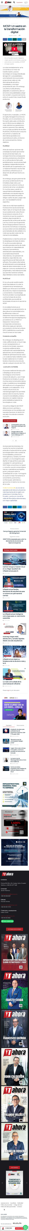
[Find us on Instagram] (13, 1210)
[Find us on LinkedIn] (7, 1210)
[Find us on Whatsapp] (16, 1210)
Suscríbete (20, 2)
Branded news (8, 586)
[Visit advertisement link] (14, 517)
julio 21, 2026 (7, 573)
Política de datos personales (8, 1206)
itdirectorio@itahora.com (8, 916)
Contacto (19, 1206)
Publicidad (20, 1203)
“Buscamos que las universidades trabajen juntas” (16, 741)
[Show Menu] (2, 2)
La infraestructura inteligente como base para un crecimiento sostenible (14, 616)
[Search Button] (14, 2)
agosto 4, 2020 (13, 35)
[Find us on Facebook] (1, 1210)
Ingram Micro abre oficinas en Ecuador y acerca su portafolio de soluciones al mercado (17, 750)
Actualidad (7, 563)
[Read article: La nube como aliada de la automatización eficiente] (14, 674)
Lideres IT (7, 633)
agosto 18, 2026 (15, 429)
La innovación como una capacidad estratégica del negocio (18, 426)
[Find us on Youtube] (10, 1210)
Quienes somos (5, 1203)
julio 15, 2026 (7, 597)
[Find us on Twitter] (4, 1210)
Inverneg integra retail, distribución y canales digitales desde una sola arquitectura (13, 639)
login (8, 690)
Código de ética (18, 1205)
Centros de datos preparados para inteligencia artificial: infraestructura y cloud (18, 769)
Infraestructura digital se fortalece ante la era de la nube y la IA (14, 661)
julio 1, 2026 (6, 643)
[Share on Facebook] (5, 39)
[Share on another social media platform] (24, 39)
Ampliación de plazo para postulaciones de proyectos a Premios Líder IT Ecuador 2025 (17, 732)
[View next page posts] (16, 441)
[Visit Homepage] (8, 2)
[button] (2, 1183)
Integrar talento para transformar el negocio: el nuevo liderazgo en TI (18, 433)
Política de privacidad (6, 1205)
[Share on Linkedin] (10, 39)
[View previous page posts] (13, 441)
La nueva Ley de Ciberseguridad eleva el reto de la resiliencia (18, 760)
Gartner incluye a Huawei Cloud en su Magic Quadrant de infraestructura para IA (14, 569)
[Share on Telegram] (19, 39)
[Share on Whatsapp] (14, 39)
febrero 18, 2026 (7, 686)
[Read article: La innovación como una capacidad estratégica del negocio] (6, 426)
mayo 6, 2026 (7, 665)
